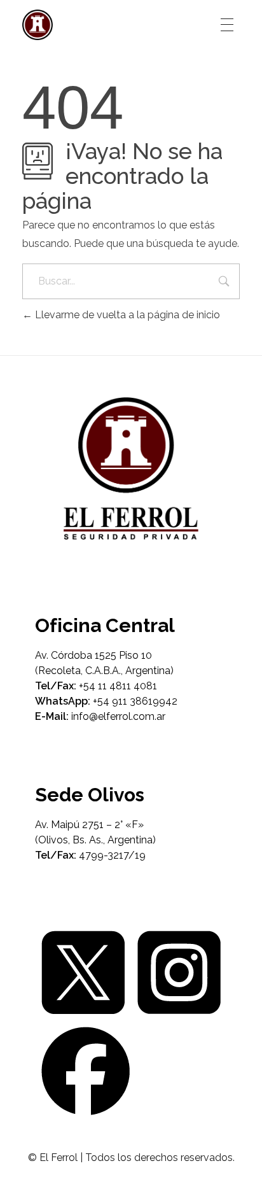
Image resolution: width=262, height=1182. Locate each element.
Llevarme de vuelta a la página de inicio (126, 315)
